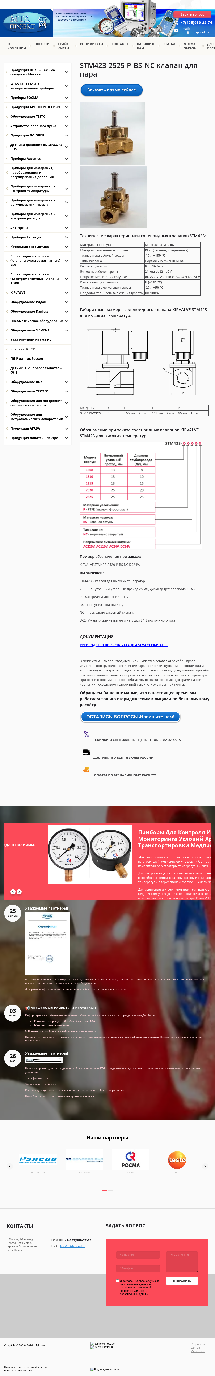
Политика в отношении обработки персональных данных (25, 1368)
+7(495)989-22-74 (196, 22)
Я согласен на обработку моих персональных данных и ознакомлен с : (139, 1287)
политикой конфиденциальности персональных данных (135, 1291)
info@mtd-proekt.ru (196, 32)
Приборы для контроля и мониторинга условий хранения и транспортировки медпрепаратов (60, 838)
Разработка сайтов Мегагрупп (198, 1347)
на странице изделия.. (80, 1096)
